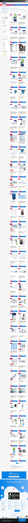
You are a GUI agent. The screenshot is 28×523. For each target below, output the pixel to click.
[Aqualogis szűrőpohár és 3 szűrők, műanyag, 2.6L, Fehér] (14, 152)
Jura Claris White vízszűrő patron (13, 381)
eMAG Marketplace (10, 508)
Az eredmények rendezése (13, 13)
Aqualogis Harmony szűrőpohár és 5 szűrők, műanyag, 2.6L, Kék (13, 97)
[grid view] (25, 11)
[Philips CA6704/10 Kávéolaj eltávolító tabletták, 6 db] (14, 18)
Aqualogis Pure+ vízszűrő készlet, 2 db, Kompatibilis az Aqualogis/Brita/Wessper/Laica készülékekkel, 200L (22, 38)
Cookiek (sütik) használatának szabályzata (23, 506)
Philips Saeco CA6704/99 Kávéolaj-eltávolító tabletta (22, 216)
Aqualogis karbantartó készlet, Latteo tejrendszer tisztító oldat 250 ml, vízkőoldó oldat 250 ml (22, 426)
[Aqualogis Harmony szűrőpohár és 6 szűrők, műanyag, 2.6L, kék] (22, 152)
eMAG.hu (22, 501)
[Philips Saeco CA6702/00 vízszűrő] (22, 242)
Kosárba (14, 27)
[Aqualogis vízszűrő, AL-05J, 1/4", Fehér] (22, 406)
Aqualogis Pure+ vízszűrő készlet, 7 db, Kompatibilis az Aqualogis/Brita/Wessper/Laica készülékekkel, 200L (22, 23)
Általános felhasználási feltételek (23, 503)
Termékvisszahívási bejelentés (16, 506)
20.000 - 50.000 (5, 32)
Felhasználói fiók (9, 503)
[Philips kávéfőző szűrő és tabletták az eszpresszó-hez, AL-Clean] (14, 406)
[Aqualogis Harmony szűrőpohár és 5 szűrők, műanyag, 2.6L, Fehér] (14, 286)
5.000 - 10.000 (5, 30)
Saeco (4, 48)
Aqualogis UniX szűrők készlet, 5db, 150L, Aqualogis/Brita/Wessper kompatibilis (22, 232)
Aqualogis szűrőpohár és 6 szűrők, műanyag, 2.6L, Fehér (22, 261)
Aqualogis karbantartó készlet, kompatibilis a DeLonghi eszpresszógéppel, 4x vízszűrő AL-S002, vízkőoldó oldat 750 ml (14, 247)
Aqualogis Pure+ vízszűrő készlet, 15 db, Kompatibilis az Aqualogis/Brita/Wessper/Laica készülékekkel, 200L (14, 68)
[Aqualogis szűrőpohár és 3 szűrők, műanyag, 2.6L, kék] (22, 92)
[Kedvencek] (23, 3)
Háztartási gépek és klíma (5, 8)
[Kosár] (25, 3)
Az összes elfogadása (22, 519)
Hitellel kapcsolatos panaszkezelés (16, 509)
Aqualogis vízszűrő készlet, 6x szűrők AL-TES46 (22, 171)
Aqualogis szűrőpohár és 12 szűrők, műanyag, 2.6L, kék (13, 82)
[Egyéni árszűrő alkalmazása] (8, 37)
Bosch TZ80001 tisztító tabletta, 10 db (13, 276)
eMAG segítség (9, 507)
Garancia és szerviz (3, 504)
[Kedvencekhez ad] (17, 14)
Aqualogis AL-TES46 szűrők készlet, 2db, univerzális (22, 127)
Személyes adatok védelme (23, 504)
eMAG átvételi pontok (10, 506)
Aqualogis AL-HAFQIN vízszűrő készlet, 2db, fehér (13, 142)
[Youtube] (14, 515)
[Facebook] (12, 515)
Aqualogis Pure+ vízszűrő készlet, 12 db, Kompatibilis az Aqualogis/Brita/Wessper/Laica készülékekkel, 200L (14, 112)
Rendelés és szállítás (10, 501)
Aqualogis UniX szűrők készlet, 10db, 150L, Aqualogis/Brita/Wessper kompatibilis (14, 262)
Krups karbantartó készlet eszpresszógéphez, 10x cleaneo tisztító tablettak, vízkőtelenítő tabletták (22, 53)
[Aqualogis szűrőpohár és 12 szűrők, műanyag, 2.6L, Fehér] (22, 182)
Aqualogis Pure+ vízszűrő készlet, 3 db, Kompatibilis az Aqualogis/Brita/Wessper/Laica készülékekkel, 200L (14, 127)
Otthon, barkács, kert (5, 10)
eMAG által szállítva (5, 18)
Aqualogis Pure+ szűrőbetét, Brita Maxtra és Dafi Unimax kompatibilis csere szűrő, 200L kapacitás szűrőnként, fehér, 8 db (14, 38)
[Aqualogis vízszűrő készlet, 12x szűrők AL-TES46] (22, 331)
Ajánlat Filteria (3, 6)
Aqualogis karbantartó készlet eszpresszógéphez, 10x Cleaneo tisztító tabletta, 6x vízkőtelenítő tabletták (22, 366)
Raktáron (4, 22)
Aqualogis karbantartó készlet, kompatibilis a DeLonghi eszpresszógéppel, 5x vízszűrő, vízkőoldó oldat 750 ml (13, 426)
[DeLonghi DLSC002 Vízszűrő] (14, 47)
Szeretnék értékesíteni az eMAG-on (14, 476)
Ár (3, 34)
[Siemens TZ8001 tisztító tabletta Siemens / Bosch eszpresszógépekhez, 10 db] (22, 271)
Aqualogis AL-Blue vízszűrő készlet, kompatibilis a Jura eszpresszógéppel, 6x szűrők (22, 202)
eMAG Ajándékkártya (4, 507)
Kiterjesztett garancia (4, 505)
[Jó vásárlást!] (4, 3)
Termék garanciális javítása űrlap (17, 503)
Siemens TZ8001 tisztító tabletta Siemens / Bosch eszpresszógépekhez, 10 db (22, 277)
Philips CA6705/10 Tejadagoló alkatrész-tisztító (22, 67)
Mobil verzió (14, 513)
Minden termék (5, 19)
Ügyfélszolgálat (16, 501)
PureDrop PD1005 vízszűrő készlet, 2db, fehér (22, 351)
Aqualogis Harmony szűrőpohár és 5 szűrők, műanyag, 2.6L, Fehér (13, 292)
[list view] (24, 11)
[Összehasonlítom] (17, 16)
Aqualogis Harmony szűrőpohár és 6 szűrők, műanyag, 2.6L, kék (21, 157)
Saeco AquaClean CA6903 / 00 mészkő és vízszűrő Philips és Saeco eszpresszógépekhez (22, 142)
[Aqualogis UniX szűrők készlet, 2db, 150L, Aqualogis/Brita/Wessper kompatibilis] (14, 212)
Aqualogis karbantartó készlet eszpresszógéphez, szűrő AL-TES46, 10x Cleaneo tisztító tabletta (14, 187)
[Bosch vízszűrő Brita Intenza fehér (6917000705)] (14, 197)
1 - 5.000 (4, 29)
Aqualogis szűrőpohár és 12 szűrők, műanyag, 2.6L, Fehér (22, 186)
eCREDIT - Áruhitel (3, 506)
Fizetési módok (9, 504)
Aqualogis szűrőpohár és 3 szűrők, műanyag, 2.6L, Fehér (13, 157)
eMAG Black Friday (22, 509)
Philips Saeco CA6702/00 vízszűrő (21, 246)
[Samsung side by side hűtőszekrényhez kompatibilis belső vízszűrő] (22, 436)
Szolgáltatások (3, 501)
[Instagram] (15, 515)
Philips (4, 44)
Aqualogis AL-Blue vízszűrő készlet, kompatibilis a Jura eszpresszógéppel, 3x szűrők (13, 351)
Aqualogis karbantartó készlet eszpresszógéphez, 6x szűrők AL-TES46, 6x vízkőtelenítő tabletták (14, 306)
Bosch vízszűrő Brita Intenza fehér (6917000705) (13, 201)
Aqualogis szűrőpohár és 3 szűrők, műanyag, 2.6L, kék (22, 97)
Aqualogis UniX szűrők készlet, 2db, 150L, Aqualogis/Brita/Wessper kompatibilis (14, 217)
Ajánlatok (4, 26)
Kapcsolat (22, 507)
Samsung (4, 49)
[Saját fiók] (21, 3)
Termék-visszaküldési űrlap (17, 504)
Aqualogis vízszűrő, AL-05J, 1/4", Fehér (22, 411)
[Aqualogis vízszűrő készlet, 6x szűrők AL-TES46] (22, 167)
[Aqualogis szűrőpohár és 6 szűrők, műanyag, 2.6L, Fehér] (22, 256)
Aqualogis (4, 43)
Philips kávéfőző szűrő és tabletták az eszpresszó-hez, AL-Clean (13, 411)
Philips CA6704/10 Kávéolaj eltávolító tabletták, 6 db (13, 22)
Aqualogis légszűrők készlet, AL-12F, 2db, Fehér (22, 456)
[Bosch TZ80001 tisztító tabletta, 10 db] (14, 271)
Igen (4, 40)
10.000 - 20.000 (5, 31)
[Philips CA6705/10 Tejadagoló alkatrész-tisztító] (22, 62)
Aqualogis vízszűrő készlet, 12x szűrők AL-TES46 (22, 336)
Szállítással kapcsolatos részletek (10, 505)
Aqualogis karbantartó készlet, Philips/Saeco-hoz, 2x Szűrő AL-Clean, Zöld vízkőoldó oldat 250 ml (22, 306)
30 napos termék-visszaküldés (3, 503)
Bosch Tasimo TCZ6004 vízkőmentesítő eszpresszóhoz (13, 456)
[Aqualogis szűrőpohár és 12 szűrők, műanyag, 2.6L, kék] (14, 77)
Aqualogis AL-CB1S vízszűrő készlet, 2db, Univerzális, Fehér (14, 366)
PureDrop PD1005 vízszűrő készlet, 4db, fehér (13, 231)
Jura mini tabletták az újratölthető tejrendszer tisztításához (13, 322)
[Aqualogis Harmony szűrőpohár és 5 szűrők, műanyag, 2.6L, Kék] (14, 92)
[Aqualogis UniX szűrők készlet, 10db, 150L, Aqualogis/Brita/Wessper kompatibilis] (14, 256)
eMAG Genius (3, 508)
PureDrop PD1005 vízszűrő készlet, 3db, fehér (22, 381)
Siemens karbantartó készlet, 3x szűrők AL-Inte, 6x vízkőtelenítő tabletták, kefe (13, 336)
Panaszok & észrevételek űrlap (16, 507)
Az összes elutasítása (22, 520)
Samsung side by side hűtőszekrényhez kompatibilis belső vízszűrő (22, 441)
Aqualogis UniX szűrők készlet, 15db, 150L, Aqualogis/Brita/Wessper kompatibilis (14, 172)
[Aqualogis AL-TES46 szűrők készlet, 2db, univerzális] (22, 122)
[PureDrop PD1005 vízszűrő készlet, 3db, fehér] (22, 376)
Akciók (4, 23)
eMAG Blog (22, 508)
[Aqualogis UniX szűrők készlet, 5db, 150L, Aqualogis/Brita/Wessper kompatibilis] (22, 227)
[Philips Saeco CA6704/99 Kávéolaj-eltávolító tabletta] (22, 212)
